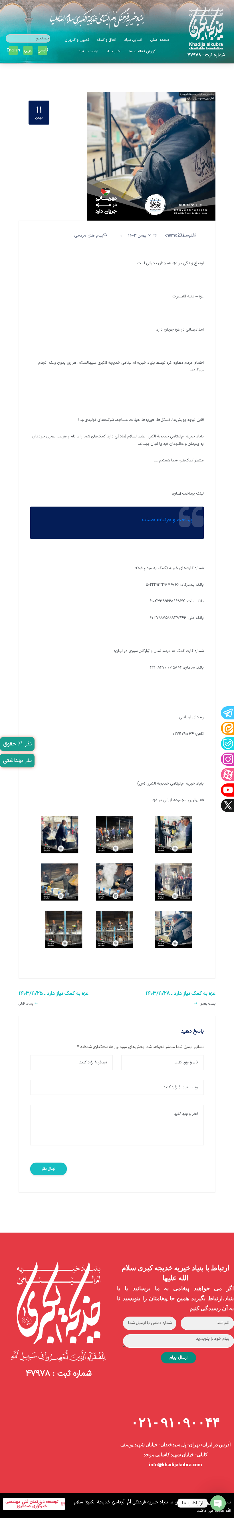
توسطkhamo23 (178, 235)
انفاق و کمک (106, 40)
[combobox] (28, 38)
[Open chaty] (218, 1503)
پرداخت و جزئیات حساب (167, 520)
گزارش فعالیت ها (142, 51)
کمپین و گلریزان (77, 40)
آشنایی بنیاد (133, 40)
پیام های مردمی (88, 235)
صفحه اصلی (159, 40)
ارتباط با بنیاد (88, 51)
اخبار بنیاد (113, 51)
